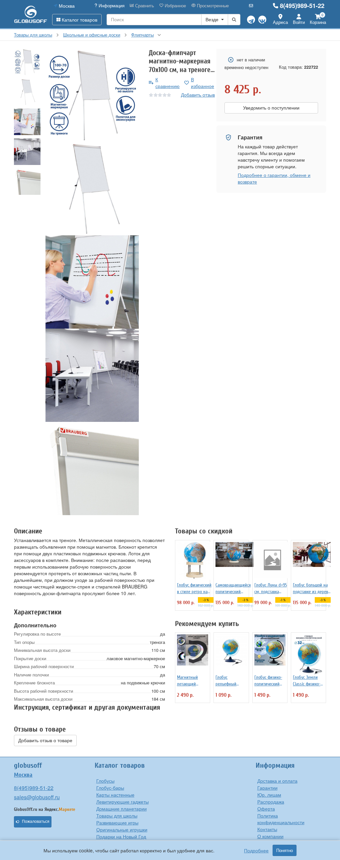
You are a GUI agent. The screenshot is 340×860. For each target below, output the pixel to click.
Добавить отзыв (198, 94)
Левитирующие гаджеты (122, 801)
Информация (111, 6)
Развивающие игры (117, 822)
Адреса (280, 22)
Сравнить (144, 6)
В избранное (202, 82)
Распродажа (270, 801)
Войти (299, 22)
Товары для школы (116, 815)
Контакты (267, 829)
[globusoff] (30, 14)
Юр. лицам (269, 794)
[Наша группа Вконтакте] (262, 20)
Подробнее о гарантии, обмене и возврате (274, 178)
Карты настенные (115, 794)
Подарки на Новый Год (121, 836)
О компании (270, 836)
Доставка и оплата (277, 780)
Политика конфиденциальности (280, 818)
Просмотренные (212, 6)
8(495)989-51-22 (302, 5)
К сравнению (167, 82)
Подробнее (256, 850)
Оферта (266, 808)
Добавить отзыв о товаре (45, 740)
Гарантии (267, 787)
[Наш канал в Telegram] (251, 20)
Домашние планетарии (121, 808)
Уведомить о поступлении (271, 108)
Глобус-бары (110, 787)
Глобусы (105, 780)
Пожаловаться (35, 821)
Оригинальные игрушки (121, 829)
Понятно (284, 850)
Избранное (174, 6)
